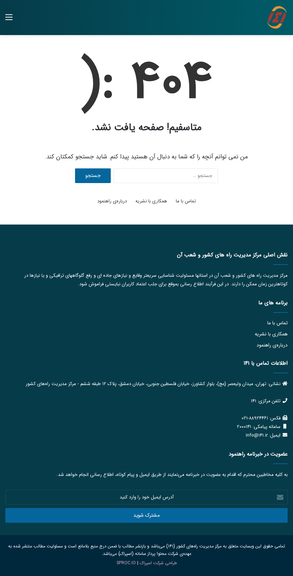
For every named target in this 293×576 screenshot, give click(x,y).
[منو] (9, 20)
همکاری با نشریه (151, 201)
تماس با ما (186, 201)
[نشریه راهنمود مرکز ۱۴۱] (277, 17)
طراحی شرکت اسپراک (158, 563)
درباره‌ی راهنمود (112, 201)
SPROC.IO (126, 563)
